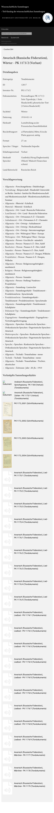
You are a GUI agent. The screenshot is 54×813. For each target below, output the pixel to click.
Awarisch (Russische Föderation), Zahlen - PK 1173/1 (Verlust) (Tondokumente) (28, 395)
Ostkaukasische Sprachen (16, 327)
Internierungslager (37, 229)
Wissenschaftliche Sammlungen (15, 6)
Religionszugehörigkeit (33, 263)
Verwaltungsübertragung (16, 320)
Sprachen (20, 323)
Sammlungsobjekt (23, 290)
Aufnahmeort (35, 223)
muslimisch (10, 266)
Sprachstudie (27, 293)
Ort (17, 209)
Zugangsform (41, 317)
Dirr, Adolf (40, 243)
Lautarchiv (8, 48)
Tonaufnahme (30, 354)
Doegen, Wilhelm (42, 253)
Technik (19, 354)
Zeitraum (20, 367)
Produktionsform (12, 293)
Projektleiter (10, 283)
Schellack (29, 203)
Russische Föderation (36, 209)
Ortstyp (24, 223)
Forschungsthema (23, 186)
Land (23, 209)
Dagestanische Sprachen (39, 327)
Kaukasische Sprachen (35, 323)
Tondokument (39, 290)
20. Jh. (33, 367)
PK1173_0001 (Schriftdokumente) (28, 403)
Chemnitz (40, 216)
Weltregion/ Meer (28, 233)
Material (19, 203)
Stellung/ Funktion (31, 280)
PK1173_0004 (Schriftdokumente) (28, 455)
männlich (39, 240)
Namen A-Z (28, 243)
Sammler (27, 276)
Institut (17, 193)
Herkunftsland (35, 226)
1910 (40, 367)
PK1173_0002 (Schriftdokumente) (28, 421)
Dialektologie (38, 186)
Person (19, 240)
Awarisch (9, 330)
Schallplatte (10, 307)
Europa (41, 233)
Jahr (27, 367)
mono (40, 354)
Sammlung (20, 287)
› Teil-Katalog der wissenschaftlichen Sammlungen (23, 11)
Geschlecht (28, 240)
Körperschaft (23, 189)
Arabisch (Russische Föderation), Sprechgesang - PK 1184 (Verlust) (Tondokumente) (28, 385)
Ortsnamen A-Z (27, 216)
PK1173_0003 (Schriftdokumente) (28, 438)
